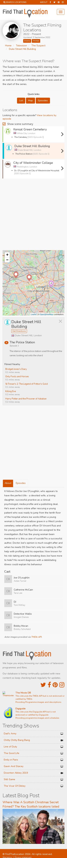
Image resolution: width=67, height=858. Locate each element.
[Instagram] (63, 2)
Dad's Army (10, 733)
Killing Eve (10, 391)
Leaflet (33, 314)
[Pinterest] (58, 2)
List (21, 100)
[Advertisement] (33, 215)
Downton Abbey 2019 (16, 772)
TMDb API (36, 637)
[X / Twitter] (43, 685)
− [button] (7, 260)
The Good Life (11, 753)
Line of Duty (10, 746)
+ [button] (7, 255)
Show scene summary (20, 124)
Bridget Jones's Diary (16, 369)
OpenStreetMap (46, 314)
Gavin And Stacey (13, 766)
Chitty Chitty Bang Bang (17, 740)
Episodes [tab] (21, 483)
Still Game (9, 779)
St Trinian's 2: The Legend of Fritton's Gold (26, 384)
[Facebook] (50, 2)
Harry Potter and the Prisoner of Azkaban (26, 398)
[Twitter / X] (54, 2)
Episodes (43, 100)
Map (30, 100)
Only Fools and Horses (17, 376)
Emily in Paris (11, 759)
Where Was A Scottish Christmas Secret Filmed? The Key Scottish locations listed (31, 804)
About (43, 2)
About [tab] (8, 483)
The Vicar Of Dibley (14, 786)
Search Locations (16, 2)
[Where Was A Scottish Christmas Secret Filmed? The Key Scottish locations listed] (33, 826)
